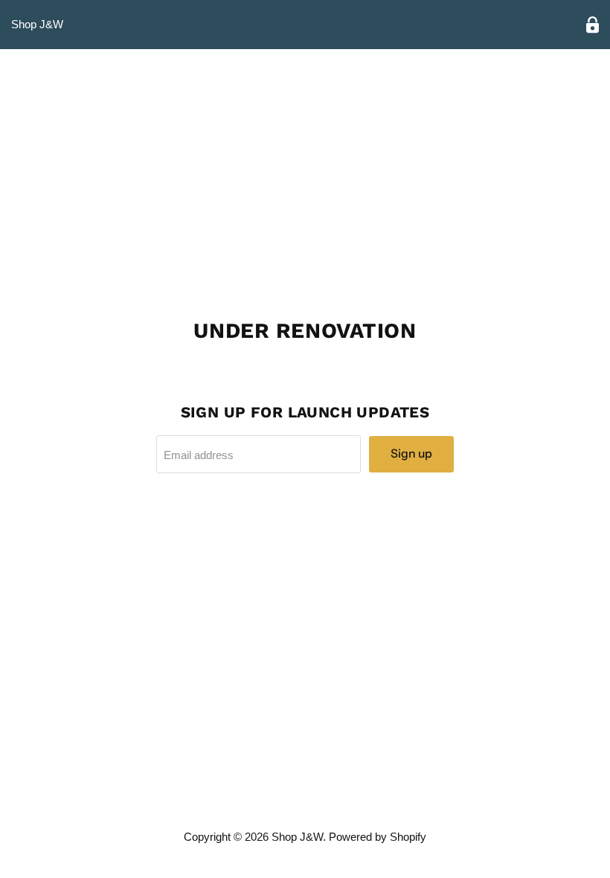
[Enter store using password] (592, 24)
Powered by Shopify (377, 836)
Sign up (411, 453)
